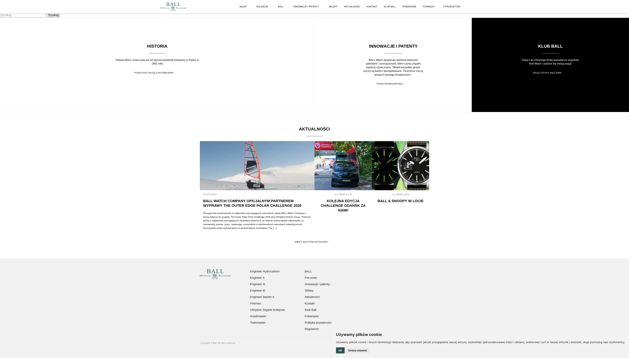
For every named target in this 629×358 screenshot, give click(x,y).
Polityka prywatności (318, 322)
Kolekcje (262, 6)
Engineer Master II (262, 297)
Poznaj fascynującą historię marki (153, 73)
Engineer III (257, 284)
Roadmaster (258, 316)
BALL (281, 6)
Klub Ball (390, 6)
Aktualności (352, 6)
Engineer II (257, 277)
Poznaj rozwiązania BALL (390, 84)
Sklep (243, 6)
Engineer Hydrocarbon (265, 271)
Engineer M (257, 290)
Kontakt (372, 6)
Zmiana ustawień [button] (357, 350)
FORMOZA (428, 6)
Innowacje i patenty (306, 6)
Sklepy (333, 6)
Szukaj (466, 6)
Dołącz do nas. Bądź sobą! (547, 73)
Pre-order (311, 277)
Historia (157, 46)
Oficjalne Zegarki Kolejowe (267, 310)
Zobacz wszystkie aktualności (311, 242)
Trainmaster (258, 322)
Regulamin (312, 329)
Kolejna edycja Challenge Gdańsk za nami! (343, 205)
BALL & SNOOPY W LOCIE (401, 201)
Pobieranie (409, 6)
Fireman (255, 303)
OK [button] (340, 350)
